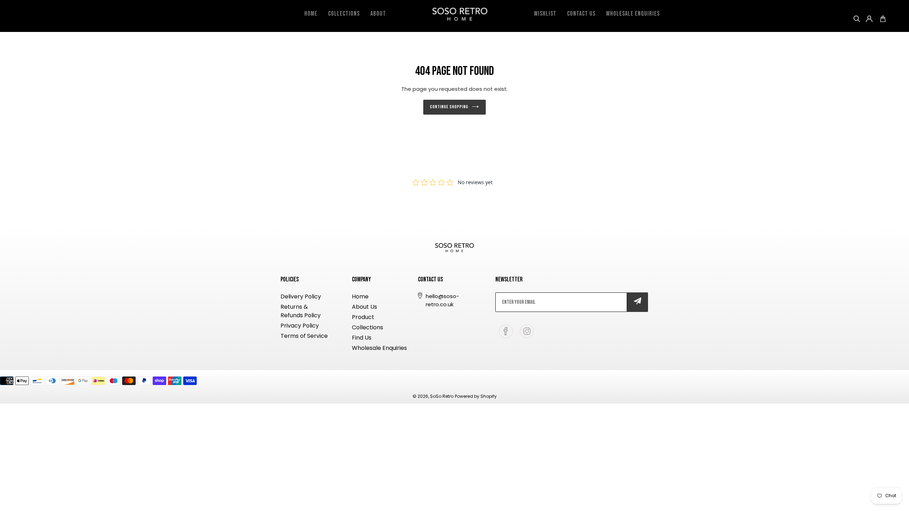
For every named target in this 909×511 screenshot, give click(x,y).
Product (363, 317)
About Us (364, 307)
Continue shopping (449, 107)
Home (360, 296)
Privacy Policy (300, 326)
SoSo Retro (441, 396)
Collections (367, 327)
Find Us (361, 338)
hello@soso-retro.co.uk (442, 300)
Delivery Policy (301, 296)
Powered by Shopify (476, 396)
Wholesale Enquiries (379, 348)
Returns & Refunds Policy (301, 311)
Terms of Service (304, 336)
